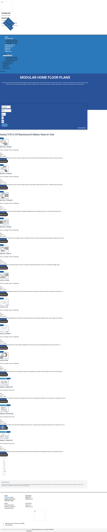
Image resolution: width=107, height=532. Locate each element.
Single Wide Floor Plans (11, 40)
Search (4, 125)
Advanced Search (82, 127)
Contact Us (8, 51)
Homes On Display (8, 62)
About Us (6, 66)
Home (4, 54)
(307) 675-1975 (5, 18)
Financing (6, 65)
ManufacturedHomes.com (37, 529)
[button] (9, 24)
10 (5, 471)
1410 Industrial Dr (6, 13)
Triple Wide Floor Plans (11, 60)
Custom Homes (9, 38)
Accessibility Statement (49, 529)
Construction (7, 63)
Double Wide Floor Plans (12, 41)
